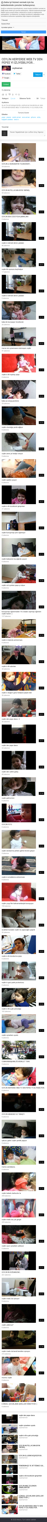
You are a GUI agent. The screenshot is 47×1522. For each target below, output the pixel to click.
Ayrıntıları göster (6, 27)
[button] (7, 51)
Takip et (38, 75)
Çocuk (13, 98)
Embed (6, 84)
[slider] (23, 47)
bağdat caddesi (7, 119)
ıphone (33, 117)
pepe (3, 117)
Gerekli (5, 20)
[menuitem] (33, 51)
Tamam (23, 32)
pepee (9, 117)
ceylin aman (16, 117)
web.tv (16, 119)
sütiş (38, 117)
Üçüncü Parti (5, 24)
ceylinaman (17, 68)
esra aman (26, 117)
